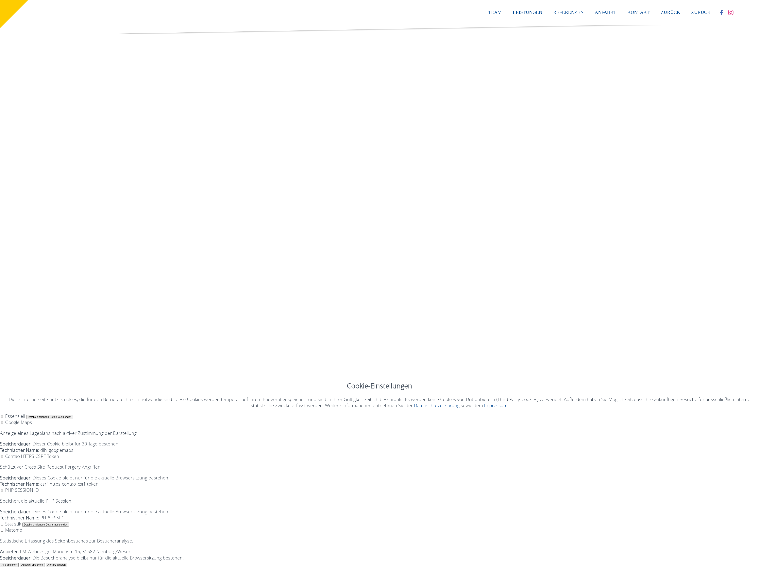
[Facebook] (722, 13)
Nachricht (47, 94)
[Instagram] (732, 13)
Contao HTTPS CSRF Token (32, 456)
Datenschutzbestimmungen (261, 190)
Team (495, 12)
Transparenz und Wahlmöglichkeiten (180, 190)
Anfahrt (605, 12)
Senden (30, 144)
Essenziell (15, 416)
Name (43, 54)
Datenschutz (43, 300)
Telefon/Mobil (39, 79)
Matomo (13, 530)
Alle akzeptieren (56, 564)
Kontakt (638, 12)
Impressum (11, 300)
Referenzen (568, 12)
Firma (31, 48)
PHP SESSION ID (22, 490)
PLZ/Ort (33, 67)
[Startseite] (30, 8)
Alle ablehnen (9, 564)
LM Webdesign (31, 311)
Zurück (670, 12)
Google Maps (18, 422)
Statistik (13, 524)
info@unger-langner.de (29, 289)
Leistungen (527, 12)
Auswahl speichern (32, 564)
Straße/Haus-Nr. (42, 61)
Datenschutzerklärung (102, 115)
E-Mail (43, 73)
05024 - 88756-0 (50, 14)
